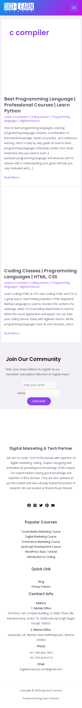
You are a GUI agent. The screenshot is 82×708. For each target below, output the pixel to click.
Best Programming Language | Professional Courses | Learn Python (39, 105)
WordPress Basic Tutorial (41, 551)
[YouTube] (53, 505)
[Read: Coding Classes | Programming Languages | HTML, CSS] (41, 227)
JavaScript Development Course (41, 546)
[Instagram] (35, 505)
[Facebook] (29, 505)
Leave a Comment (16, 117)
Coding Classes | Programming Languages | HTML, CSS (40, 274)
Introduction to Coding (41, 557)
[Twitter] (41, 505)
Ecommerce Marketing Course (41, 542)
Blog (41, 581)
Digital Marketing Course (41, 536)
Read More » (12, 177)
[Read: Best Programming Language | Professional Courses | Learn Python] (41, 71)
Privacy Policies (41, 586)
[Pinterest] (47, 505)
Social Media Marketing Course (41, 531)
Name (21, 393)
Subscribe (39, 401)
